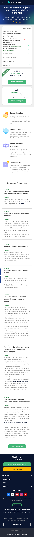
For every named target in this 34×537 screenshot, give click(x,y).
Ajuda (4, 483)
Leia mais (21, 204)
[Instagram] (21, 494)
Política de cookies (17, 511)
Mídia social (17, 490)
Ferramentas (6, 479)
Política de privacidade (23, 509)
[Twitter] (12, 494)
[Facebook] (8, 494)
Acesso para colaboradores (17, 464)
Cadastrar (17, 505)
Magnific (10, 534)
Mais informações (17, 446)
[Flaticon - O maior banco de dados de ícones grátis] (14, 2)
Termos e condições (10, 509)
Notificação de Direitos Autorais (12, 513)
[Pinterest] (17, 494)
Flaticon (17, 534)
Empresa (5, 486)
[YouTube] (25, 494)
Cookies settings (27, 513)
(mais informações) (15, 46)
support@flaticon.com (20, 381)
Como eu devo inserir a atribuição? (15, 423)
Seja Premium (17, 469)
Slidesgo (24, 534)
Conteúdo (5, 475)
